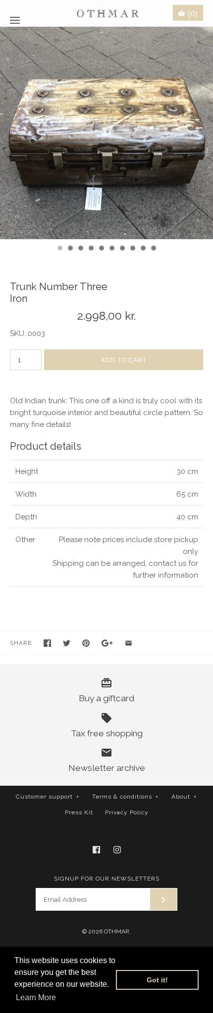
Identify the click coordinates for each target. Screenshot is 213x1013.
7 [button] (122, 249)
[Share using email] (128, 643)
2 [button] (70, 249)
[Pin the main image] (86, 643)
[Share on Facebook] (47, 643)
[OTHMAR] (106, 13)
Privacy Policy (127, 812)
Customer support (47, 796)
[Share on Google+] (107, 643)
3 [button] (80, 249)
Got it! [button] (157, 980)
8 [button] (132, 249)
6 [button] (111, 249)
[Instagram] (117, 849)
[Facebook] (96, 849)
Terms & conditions (125, 796)
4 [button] (91, 249)
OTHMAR (116, 931)
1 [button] (59, 249)
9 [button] (143, 249)
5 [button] (101, 249)
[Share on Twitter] (66, 643)
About (184, 796)
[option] (106, 133)
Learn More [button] (36, 997)
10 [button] (153, 249)
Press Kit (79, 812)
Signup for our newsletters (107, 878)
